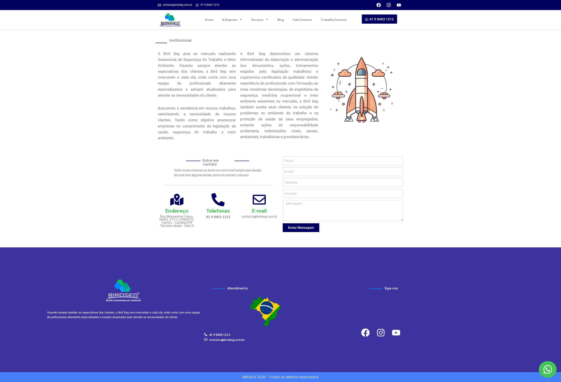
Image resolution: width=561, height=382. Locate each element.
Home (209, 19)
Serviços (257, 19)
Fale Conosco (302, 19)
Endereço (176, 210)
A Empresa (229, 19)
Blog (280, 19)
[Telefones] (218, 199)
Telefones (218, 210)
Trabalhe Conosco (334, 19)
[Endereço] (176, 199)
